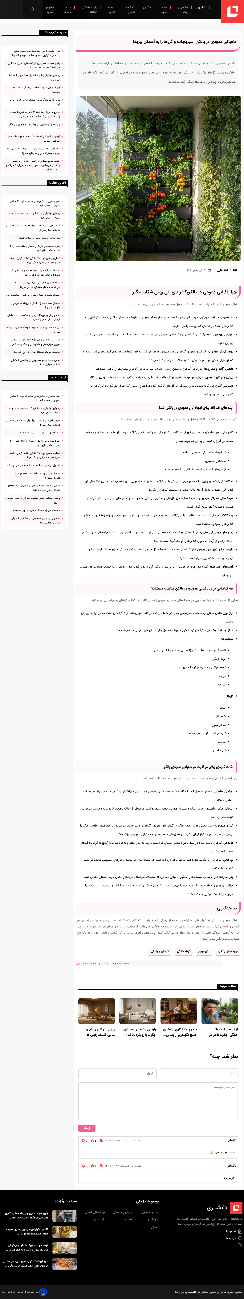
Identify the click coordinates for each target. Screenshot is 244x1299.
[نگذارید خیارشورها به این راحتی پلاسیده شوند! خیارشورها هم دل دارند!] (64, 1232)
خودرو (129, 1219)
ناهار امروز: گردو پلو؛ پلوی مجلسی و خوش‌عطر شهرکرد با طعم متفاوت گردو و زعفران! (35, 272)
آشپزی (155, 1227)
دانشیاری (201, 7)
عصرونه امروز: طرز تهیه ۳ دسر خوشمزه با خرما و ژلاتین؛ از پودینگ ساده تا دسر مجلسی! (35, 114)
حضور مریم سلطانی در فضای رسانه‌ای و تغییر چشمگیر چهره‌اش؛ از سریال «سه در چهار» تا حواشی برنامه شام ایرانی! (33, 165)
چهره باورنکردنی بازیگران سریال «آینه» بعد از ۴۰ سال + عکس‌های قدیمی (35, 248)
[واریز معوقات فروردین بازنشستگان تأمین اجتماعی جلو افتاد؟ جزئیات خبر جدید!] (64, 1216)
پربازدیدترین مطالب (54, 32)
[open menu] (11, 9)
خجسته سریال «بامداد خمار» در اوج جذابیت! (36, 352)
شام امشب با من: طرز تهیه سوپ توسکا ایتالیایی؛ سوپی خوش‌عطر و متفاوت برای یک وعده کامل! (34, 342)
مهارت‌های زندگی (95, 1212)
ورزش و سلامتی (123, 1212)
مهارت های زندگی (228, 951)
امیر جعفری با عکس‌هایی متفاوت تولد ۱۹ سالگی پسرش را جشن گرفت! (35, 203)
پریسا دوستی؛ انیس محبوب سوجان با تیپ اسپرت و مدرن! (32, 329)
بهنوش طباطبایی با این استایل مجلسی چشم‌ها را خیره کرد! (34, 77)
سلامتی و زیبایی (183, 9)
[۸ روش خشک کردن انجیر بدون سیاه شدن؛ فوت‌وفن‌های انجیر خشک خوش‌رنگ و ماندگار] (64, 1264)
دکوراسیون (204, 951)
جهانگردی (153, 1219)
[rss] (240, 1244)
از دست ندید (58, 377)
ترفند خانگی (183, 951)
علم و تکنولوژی (150, 1212)
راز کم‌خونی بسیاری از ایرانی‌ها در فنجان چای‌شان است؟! (34, 126)
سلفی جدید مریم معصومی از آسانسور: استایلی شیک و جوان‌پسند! (35, 362)
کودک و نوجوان (130, 9)
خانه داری (165, 9)
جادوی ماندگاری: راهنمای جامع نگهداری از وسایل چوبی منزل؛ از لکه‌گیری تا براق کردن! (180, 1032)
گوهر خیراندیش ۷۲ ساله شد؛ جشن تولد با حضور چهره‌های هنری (34, 138)
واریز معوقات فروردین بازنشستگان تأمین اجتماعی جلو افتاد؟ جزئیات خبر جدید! (34, 65)
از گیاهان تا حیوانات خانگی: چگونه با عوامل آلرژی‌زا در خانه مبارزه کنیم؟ (220, 1032)
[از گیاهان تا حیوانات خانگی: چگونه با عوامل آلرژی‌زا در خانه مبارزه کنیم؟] (219, 1011)
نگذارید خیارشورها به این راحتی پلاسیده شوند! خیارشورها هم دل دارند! (27, 1231)
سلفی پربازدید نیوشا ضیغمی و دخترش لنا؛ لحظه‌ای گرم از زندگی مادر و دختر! (33, 317)
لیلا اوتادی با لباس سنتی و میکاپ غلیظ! (39, 238)
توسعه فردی (111, 9)
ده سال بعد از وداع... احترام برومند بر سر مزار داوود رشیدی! (36, 305)
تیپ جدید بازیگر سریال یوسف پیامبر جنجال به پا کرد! (35, 102)
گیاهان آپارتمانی (160, 951)
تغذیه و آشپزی (50, 9)
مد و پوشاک (67, 9)
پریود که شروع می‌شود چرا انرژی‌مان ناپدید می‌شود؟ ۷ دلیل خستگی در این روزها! (37, 285)
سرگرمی (147, 7)
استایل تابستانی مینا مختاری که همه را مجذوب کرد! (33, 295)
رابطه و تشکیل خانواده (89, 9)
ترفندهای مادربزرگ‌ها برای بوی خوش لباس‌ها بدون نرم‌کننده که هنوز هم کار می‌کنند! (28, 1247)
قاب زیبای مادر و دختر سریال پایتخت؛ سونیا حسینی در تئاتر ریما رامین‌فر (33, 227)
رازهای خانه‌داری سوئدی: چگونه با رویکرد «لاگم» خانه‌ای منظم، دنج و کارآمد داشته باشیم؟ (138, 1032)
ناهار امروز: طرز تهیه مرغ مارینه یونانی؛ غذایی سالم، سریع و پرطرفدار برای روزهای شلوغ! (33, 151)
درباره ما (231, 1238)
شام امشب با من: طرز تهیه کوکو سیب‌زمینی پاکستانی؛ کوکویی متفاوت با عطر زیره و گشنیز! (36, 53)
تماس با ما (230, 1231)
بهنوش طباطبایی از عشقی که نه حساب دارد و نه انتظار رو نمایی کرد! (34, 215)
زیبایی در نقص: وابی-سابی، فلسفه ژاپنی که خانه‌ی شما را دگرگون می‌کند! (100, 1032)
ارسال (87, 1128)
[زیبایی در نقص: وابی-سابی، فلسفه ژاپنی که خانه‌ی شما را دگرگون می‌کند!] (96, 1011)
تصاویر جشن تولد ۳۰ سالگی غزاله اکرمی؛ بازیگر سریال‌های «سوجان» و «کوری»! (35, 260)
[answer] (101, 1141)
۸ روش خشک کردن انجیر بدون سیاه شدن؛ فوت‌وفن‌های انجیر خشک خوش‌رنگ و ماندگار (25, 1263)
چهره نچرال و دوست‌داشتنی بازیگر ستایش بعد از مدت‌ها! (34, 89)
